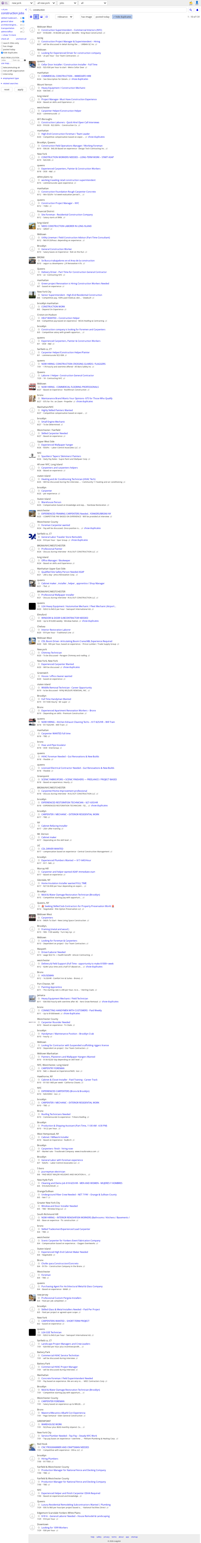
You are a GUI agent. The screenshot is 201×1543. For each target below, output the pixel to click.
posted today (9, 49)
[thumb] (36, 16)
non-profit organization (13, 70)
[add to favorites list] (38, 30)
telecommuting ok (11, 67)
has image (8, 46)
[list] (31, 16)
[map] (46, 16)
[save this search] (197, 10)
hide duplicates (10, 52)
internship (8, 74)
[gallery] (41, 16)
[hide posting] (104, 33)
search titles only (11, 43)
